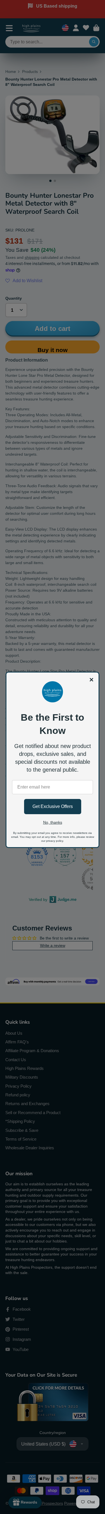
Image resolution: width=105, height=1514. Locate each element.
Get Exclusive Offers (52, 806)
